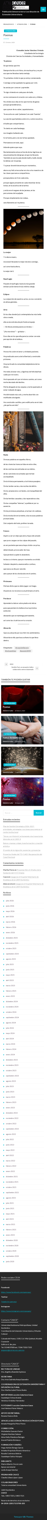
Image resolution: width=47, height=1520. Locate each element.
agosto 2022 (11, 1134)
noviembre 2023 (12, 1065)
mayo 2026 (10, 911)
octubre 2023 (11, 1070)
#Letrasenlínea (10, 651)
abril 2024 (10, 1039)
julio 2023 (10, 1086)
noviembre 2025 (12, 943)
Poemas (6, 707)
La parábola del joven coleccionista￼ (20, 768)
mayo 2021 (10, 1214)
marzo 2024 (10, 1044)
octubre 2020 (11, 1251)
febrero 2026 (11, 927)
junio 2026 (10, 906)
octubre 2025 (11, 948)
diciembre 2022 (12, 1113)
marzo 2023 (10, 1097)
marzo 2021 (10, 1224)
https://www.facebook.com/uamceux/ (16, 1292)
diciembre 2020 (12, 1240)
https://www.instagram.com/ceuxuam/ (16, 1311)
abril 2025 (10, 980)
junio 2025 (10, 970)
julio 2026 (10, 901)
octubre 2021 (11, 1187)
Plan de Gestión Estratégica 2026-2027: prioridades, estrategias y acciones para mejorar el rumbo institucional (22, 829)
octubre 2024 (11, 1012)
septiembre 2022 (12, 1129)
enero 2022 (10, 1171)
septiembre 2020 (12, 1256)
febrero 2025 (11, 991)
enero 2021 (10, 1235)
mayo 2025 (10, 975)
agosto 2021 (11, 1198)
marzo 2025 (10, 985)
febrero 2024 (11, 1049)
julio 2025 (10, 964)
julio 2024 (10, 1028)
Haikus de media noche (13, 737)
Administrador (8, 711)
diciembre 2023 (12, 1060)
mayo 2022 (10, 1150)
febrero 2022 (11, 1166)
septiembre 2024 (12, 1017)
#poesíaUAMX (25, 651)
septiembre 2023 (12, 1076)
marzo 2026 (10, 922)
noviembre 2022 (12, 1118)
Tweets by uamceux (9, 1302)
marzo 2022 (10, 1161)
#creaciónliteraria (22, 648)
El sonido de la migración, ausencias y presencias (21, 850)
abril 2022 (10, 1155)
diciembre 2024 (12, 1001)
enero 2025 (10, 996)
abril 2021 (10, 1219)
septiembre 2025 (12, 954)
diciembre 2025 (12, 938)
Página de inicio (8, 24)
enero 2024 (10, 1054)
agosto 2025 (11, 959)
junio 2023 (10, 1092)
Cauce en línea (10, 764)
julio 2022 (10, 1139)
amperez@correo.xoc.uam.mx (12, 1350)
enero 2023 (10, 1108)
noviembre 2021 (12, 1182)
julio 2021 (10, 1203)
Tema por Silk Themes (23, 1517)
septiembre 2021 (12, 1192)
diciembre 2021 (12, 1176)
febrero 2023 (11, 1102)
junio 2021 (10, 1208)
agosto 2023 (11, 1081)
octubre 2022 (11, 1124)
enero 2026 (10, 932)
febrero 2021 (11, 1230)
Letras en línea (22, 24)
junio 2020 (10, 1261)
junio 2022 (10, 1145)
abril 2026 (10, 916)
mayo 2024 (10, 1033)
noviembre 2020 (12, 1245)
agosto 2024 (11, 1023)
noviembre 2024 (12, 1007)
